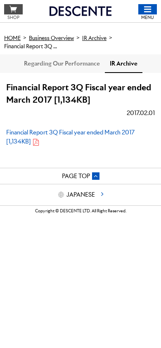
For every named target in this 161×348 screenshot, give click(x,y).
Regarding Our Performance (62, 63)
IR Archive (123, 63)
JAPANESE (80, 194)
